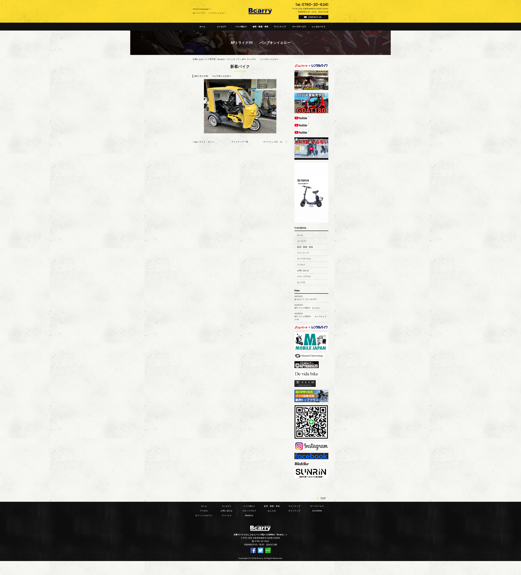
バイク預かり (241, 26)
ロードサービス (299, 26)
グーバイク (227, 515)
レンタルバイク (319, 26)
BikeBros (249, 515)
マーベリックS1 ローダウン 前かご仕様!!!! (274, 141)
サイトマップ (294, 510)
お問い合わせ (303, 270)
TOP (323, 498)
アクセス (301, 264)
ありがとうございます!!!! (305, 299)
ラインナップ (280, 26)
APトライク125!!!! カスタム (307, 308)
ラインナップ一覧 (239, 141)
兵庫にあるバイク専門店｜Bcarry (209, 59)
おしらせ (301, 282)
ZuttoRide (317, 510)
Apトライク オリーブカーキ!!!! (205, 141)
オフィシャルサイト (204, 515)
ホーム (202, 26)
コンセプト (222, 26)
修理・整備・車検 (260, 26)
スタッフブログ (304, 276)
